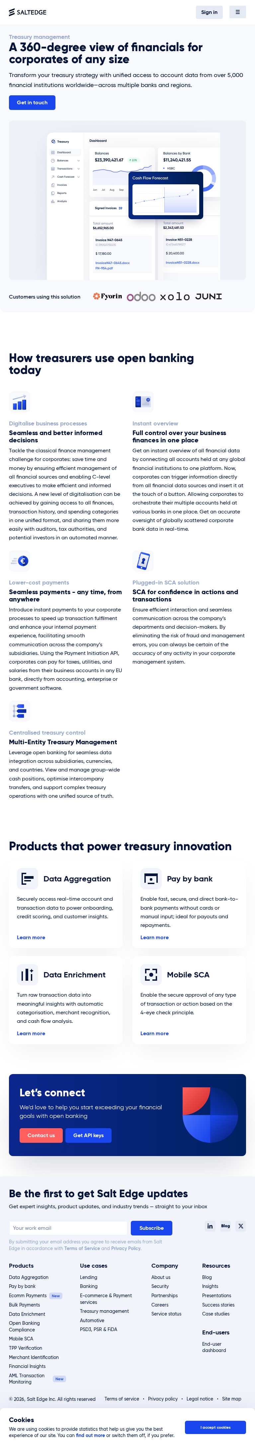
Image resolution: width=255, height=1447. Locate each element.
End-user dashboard (214, 1347)
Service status (166, 1314)
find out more (90, 1435)
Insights (210, 1286)
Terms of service (122, 1399)
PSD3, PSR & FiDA (98, 1329)
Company (164, 1265)
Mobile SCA (21, 1339)
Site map (231, 1399)
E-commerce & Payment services (106, 1299)
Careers (159, 1305)
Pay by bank (22, 1286)
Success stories (218, 1305)
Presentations (216, 1296)
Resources (216, 1265)
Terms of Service (82, 1248)
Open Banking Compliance (24, 1326)
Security (160, 1286)
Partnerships (164, 1296)
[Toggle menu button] (237, 12)
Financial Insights (27, 1366)
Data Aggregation (28, 1277)
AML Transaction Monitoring (26, 1379)
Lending (88, 1277)
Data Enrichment (27, 1314)
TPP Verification (25, 1348)
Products (21, 1265)
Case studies (215, 1314)
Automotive (92, 1320)
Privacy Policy (125, 1248)
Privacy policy (163, 1399)
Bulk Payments (24, 1305)
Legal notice (200, 1399)
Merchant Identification (34, 1357)
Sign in (209, 12)
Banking (89, 1286)
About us (160, 1277)
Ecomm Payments (27, 1296)
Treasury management (104, 1311)
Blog (207, 1277)
